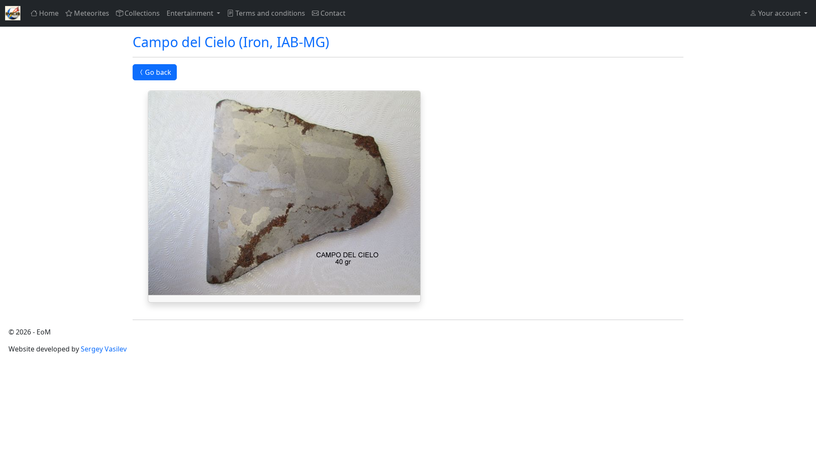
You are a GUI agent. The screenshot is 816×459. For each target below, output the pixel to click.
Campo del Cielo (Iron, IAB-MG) (231, 42)
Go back (158, 72)
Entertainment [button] (191, 13)
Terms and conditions (270, 13)
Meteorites (91, 13)
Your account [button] (779, 13)
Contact (333, 13)
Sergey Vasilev (104, 349)
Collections (142, 13)
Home (49, 13)
